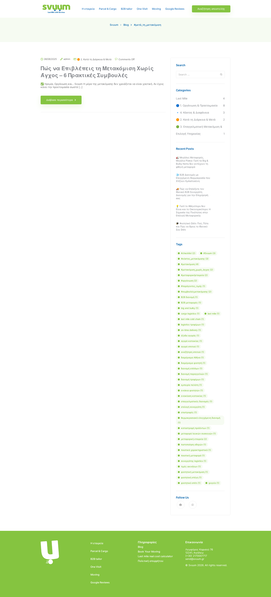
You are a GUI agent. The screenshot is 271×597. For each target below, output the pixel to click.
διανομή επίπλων (191, 368)
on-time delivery (191, 330)
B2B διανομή (189, 297)
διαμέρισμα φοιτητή (193, 363)
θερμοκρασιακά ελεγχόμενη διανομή (199, 420)
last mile (213, 313)
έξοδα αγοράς (190, 335)
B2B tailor (126, 8)
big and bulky (189, 308)
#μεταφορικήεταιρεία (194, 275)
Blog (140, 546)
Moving (156, 8)
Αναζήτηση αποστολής (211, 8)
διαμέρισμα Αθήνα (192, 357)
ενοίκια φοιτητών (192, 390)
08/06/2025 (50, 59)
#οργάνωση (189, 280)
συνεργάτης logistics (193, 461)
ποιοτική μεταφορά (193, 455)
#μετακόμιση (190, 264)
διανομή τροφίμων (192, 379)
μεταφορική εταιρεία (194, 439)
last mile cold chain (192, 319)
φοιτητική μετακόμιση (194, 472)
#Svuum (209, 253)
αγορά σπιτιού (190, 346)
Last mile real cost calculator (155, 556)
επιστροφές (189, 412)
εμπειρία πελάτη (191, 385)
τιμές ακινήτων (191, 466)
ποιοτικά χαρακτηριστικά (196, 450)
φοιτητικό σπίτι (190, 483)
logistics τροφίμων (192, 324)
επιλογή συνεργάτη (193, 407)
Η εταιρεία (88, 8)
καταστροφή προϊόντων (195, 428)
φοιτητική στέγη (191, 477)
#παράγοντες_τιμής (193, 286)
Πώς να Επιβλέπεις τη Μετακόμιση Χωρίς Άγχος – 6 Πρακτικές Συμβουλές (97, 71)
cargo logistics (190, 313)
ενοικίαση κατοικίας (193, 396)
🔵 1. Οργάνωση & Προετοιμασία (197, 105)
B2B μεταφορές (191, 302)
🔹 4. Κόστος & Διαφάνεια (192, 112)
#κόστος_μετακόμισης (194, 258)
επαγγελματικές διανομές (196, 401)
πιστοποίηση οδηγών (193, 444)
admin (67, 59)
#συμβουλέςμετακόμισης (196, 291)
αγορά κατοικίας (191, 341)
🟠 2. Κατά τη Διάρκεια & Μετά (94, 59)
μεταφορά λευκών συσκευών (198, 433)
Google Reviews (174, 8)
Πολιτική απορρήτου (150, 561)
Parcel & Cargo (108, 8)
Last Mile (181, 98)
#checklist (188, 253)
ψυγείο (214, 483)
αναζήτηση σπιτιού (192, 352)
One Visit (142, 8)
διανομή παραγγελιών (194, 374)
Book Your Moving (149, 551)
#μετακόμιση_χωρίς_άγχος (197, 269)
